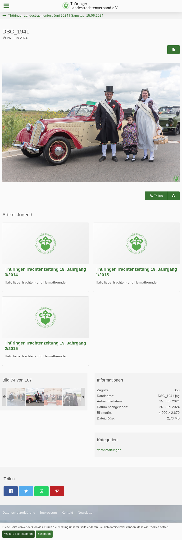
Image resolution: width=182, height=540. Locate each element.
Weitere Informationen (18, 533)
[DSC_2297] (53, 397)
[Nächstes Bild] (172, 122)
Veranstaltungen (109, 450)
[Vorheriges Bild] (9, 122)
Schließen (44, 533)
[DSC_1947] (72, 397)
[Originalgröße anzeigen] (173, 49)
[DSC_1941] (35, 397)
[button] (6, 6)
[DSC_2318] (16, 397)
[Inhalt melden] (173, 195)
